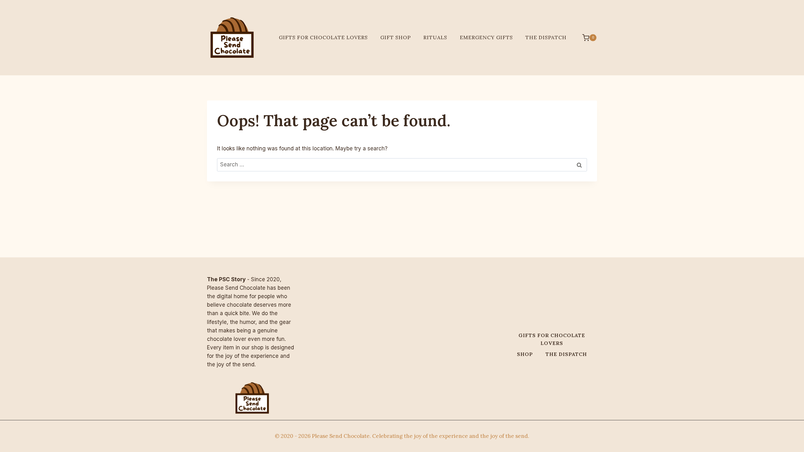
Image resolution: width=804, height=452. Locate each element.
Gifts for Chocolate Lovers (323, 37)
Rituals (435, 37)
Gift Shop (395, 37)
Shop (525, 354)
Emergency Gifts (486, 37)
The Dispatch (546, 37)
